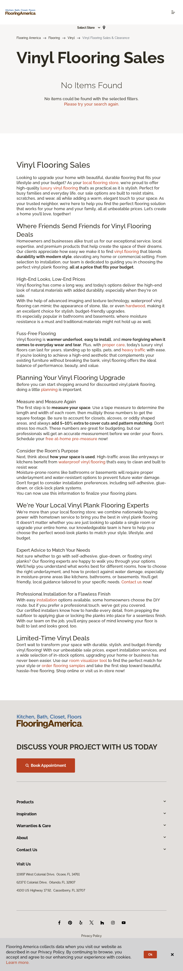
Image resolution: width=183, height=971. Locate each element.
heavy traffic (134, 350)
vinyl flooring (126, 251)
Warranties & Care (34, 825)
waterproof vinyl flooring (81, 462)
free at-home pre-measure (71, 438)
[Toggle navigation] (173, 12)
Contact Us (27, 849)
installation (47, 600)
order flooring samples (63, 665)
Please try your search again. (91, 104)
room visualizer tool (88, 660)
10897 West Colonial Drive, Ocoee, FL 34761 (48, 874)
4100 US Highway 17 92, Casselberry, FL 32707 (51, 890)
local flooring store (101, 182)
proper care (113, 344)
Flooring (54, 38)
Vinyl (71, 38)
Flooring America (29, 38)
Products (25, 802)
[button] (89, 28)
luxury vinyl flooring (59, 188)
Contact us (131, 582)
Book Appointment (48, 765)
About (22, 837)
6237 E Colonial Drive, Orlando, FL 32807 (46, 882)
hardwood (135, 305)
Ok (150, 954)
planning (49, 389)
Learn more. (17, 962)
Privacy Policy (91, 936)
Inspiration (27, 814)
